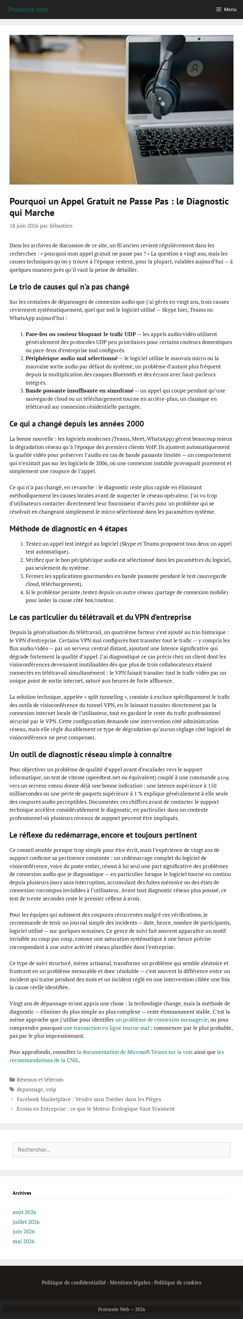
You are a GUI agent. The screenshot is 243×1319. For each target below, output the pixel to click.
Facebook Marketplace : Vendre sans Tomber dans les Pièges (89, 1099)
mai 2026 (23, 1241)
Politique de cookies (177, 1282)
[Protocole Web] (28, 9)
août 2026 (24, 1212)
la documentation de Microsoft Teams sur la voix (135, 1052)
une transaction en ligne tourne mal (106, 1027)
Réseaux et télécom (40, 1079)
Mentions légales (130, 1282)
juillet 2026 (26, 1221)
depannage (30, 1089)
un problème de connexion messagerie (161, 1019)
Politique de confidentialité (74, 1282)
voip (51, 1089)
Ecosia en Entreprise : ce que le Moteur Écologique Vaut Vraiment (96, 1108)
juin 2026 (24, 1231)
